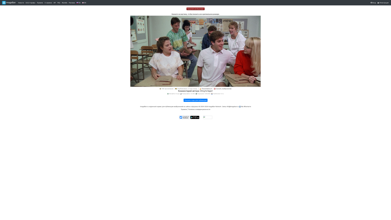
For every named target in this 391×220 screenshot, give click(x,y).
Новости (21, 3)
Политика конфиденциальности (199, 109)
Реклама (72, 3)
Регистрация (384, 3)
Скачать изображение (223, 89)
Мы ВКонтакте (246, 106)
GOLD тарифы (30, 3)
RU (79, 3)
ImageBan (11, 2)
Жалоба (64, 3)
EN (85, 3)
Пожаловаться (207, 89)
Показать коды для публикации (196, 100)
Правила (40, 3)
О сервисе (48, 3)
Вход (374, 3)
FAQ (58, 3)
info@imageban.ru (233, 106)
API (55, 3)
